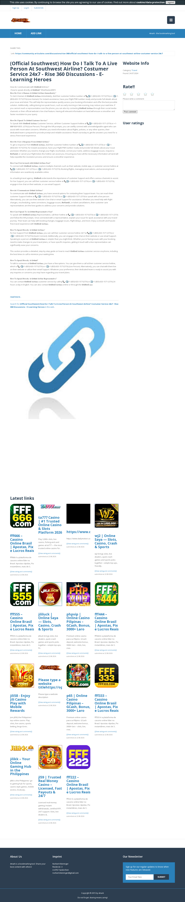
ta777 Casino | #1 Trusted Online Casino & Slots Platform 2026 (50, 525)
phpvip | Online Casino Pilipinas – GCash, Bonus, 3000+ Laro (78, 621)
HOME (18, 33)
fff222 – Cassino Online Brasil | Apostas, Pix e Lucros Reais (78, 784)
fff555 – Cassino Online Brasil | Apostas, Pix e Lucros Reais (22, 621)
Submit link (39, 8)
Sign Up (15, 8)
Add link (36, 33)
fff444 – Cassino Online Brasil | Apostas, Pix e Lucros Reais (107, 621)
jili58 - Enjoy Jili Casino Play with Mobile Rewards (20, 703)
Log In (26, 8)
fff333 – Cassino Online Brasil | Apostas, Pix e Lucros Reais (107, 703)
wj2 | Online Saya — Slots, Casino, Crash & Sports (106, 541)
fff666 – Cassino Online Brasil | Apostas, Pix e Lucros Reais (22, 543)
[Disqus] (64, 455)
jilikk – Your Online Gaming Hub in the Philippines (20, 766)
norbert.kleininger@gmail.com (65, 873)
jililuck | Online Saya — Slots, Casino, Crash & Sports (49, 621)
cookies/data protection (150, 2)
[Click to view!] (64, 364)
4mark (101, 893)
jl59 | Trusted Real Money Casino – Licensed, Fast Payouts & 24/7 (50, 786)
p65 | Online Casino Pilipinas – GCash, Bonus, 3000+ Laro (78, 703)
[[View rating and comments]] (21, 572)
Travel (134, 70)
